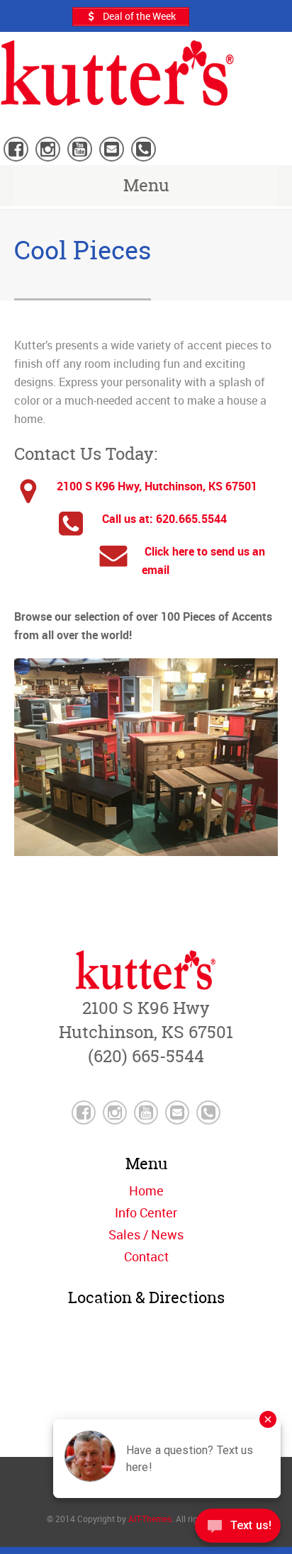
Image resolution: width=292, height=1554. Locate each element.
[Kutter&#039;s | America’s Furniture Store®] (118, 97)
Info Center (146, 1212)
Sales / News (146, 1234)
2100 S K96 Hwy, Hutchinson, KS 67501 (157, 486)
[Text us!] (238, 1527)
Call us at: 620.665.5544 (163, 519)
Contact (146, 1256)
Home (146, 1190)
